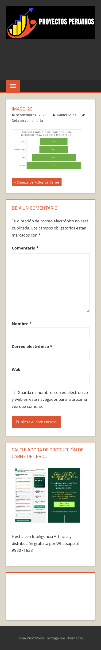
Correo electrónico (32, 346)
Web (16, 369)
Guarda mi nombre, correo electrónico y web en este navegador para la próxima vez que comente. (50, 399)
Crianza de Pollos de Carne (37, 183)
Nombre (21, 323)
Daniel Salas (66, 115)
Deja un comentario (27, 120)
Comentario (25, 248)
